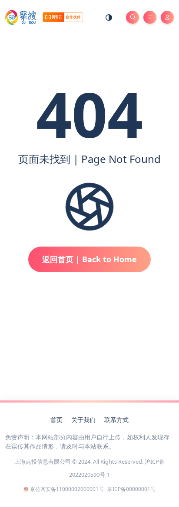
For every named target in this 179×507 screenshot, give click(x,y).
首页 (56, 420)
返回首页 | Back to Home (89, 259)
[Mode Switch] (109, 17)
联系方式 (116, 420)
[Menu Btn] (149, 17)
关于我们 (83, 420)
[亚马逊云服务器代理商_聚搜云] (44, 17)
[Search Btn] (132, 17)
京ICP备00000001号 (131, 489)
